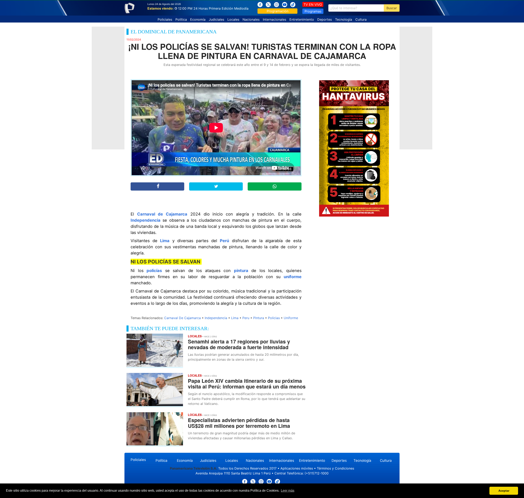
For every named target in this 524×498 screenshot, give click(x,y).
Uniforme (291, 318)
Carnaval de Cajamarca (162, 214)
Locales (233, 19)
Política (181, 19)
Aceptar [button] (503, 490)
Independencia (145, 220)
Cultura (361, 19)
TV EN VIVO (313, 4)
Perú (224, 240)
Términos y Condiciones (335, 468)
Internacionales (274, 19)
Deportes (324, 19)
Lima (164, 240)
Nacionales (251, 19)
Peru (245, 318)
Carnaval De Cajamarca (182, 318)
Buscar (391, 8)
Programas (313, 11)
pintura (241, 270)
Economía (198, 19)
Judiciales (216, 19)
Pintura (258, 318)
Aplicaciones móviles (296, 468)
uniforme (293, 276)
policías (154, 270)
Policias (274, 318)
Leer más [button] (287, 490)
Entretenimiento (301, 19)
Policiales (165, 19)
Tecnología (343, 19)
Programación (277, 11)
